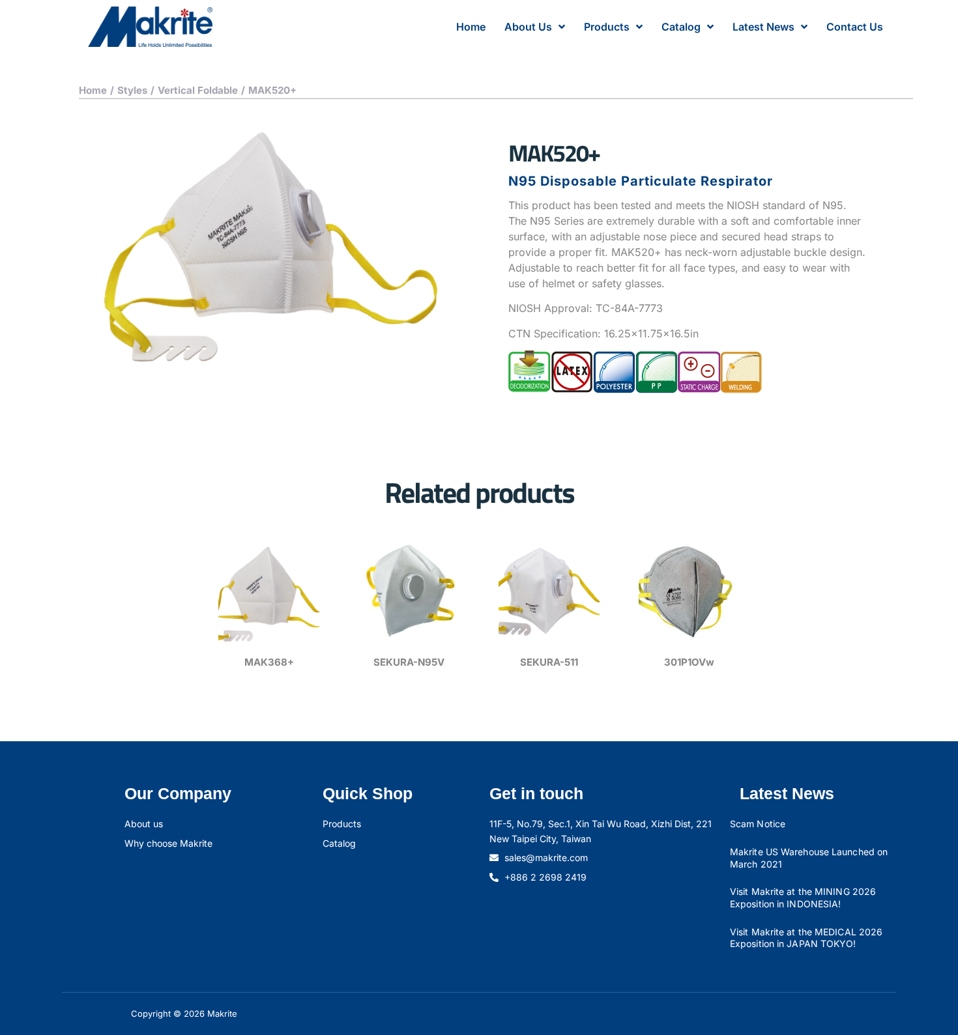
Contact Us (854, 26)
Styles (132, 90)
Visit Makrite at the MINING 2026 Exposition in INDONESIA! (803, 897)
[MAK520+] (270, 246)
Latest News (763, 26)
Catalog (681, 26)
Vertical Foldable (198, 90)
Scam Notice (757, 823)
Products (607, 26)
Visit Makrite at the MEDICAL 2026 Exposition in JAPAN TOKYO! (806, 938)
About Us (528, 26)
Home (471, 26)
